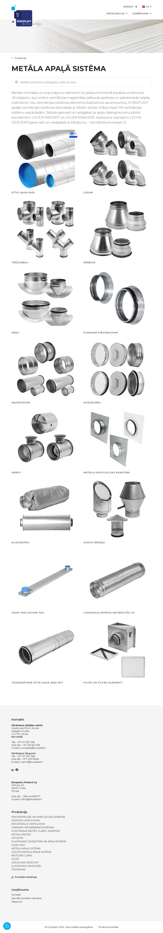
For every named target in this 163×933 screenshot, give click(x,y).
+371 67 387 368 (26, 756)
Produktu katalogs (26, 877)
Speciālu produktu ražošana (26, 898)
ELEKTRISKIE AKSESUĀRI (26, 866)
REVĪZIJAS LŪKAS (21, 855)
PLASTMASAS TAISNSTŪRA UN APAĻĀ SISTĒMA (38, 841)
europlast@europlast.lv (33, 748)
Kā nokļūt (17, 736)
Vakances (16, 901)
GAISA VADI (18, 845)
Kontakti (16, 894)
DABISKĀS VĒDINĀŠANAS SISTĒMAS (32, 827)
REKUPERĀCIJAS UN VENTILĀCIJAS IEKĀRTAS (38, 817)
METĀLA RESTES (21, 834)
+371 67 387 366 (26, 742)
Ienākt (129, 6)
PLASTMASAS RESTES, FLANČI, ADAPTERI (35, 831)
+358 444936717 (31, 796)
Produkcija (116, 13)
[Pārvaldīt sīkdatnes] (7, 926)
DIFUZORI (17, 838)
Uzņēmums (140, 13)
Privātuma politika (108, 927)
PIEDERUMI (18, 869)
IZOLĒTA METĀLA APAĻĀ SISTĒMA (31, 852)
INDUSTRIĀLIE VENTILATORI (28, 824)
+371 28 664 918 (31, 745)
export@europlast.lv (32, 762)
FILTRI (15, 859)
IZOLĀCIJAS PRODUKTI (25, 862)
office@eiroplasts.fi (31, 799)
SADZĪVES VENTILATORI (25, 820)
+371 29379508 (30, 759)
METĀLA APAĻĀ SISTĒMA (25, 848)
